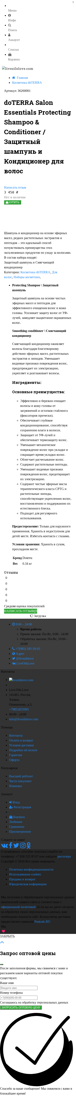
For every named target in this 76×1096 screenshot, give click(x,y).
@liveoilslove (24, 658)
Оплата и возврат (21, 740)
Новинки (15, 786)
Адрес (19, 653)
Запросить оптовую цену (21, 1007)
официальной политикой (18, 907)
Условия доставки (21, 745)
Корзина (18, 817)
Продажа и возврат (22, 879)
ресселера (64, 856)
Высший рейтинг (21, 776)
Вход (16, 802)
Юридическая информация (27, 884)
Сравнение (16, 826)
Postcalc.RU (42, 921)
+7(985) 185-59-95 (27, 648)
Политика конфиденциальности (31, 869)
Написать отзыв (15, 187)
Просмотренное (20, 831)
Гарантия (15, 755)
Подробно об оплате (23, 750)
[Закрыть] (1, 964)
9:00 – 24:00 (23, 624)
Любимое (15, 822)
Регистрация (22, 807)
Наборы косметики (27, 277)
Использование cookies (25, 874)
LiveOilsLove (25, 663)
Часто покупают (20, 781)
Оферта (14, 760)
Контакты (16, 735)
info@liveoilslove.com (23, 719)
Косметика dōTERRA (35, 272)
